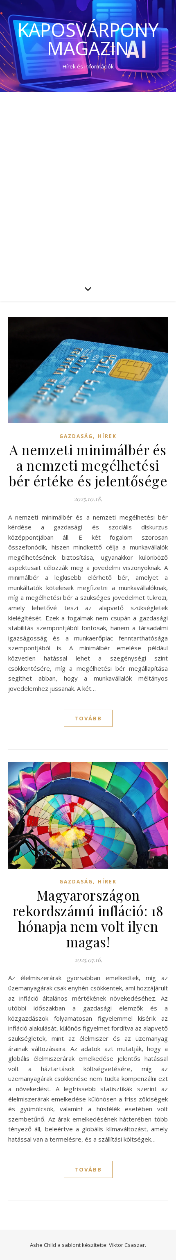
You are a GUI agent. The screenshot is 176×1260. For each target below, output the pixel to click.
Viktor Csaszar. (127, 1245)
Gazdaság (76, 436)
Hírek (107, 436)
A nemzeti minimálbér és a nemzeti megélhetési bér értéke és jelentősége (88, 465)
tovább (88, 718)
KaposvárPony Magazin (88, 38)
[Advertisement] (88, 184)
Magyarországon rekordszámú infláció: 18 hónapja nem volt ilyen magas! (88, 918)
